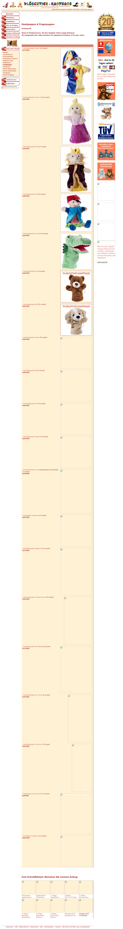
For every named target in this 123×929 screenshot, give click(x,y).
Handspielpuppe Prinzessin (32, 97)
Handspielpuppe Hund (30, 304)
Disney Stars (83, 897)
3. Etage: (82, 895)
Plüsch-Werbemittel (9, 69)
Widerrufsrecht (24, 927)
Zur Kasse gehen (86, 9)
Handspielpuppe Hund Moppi (33, 646)
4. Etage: (25, 914)
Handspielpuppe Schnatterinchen (34, 597)
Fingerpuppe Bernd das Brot (33, 794)
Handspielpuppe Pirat (30, 194)
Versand (58, 927)
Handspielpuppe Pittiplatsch (32, 548)
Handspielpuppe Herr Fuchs (32, 695)
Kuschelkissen (8, 54)
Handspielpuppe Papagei (31, 437)
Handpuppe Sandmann (31, 515)
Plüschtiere (40, 897)
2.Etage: (68, 895)
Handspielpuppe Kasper (31, 48)
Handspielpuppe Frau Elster (32, 744)
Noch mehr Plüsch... (54, 916)
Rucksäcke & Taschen (10, 58)
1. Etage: (53, 895)
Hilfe (41, 927)
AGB (16, 927)
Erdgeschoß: (41, 895)
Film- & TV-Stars (71, 897)
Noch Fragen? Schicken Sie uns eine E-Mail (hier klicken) (106, 76)
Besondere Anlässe (40, 916)
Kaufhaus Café (8, 60)
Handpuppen (7, 65)
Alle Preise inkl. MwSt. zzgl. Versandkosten (76, 927)
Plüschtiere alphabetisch (26, 896)
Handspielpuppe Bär (30, 271)
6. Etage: (53, 914)
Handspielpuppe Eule (30, 403)
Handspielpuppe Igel (30, 370)
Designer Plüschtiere (26, 916)
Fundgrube (6, 73)
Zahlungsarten (49, 927)
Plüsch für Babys (8, 75)
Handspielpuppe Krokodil (31, 233)
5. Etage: (39, 914)
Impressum (9, 927)
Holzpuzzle (6, 67)
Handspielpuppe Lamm (31, 470)
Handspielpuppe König (31, 147)
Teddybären (54, 897)
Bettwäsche (7, 63)
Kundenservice (70, 915)
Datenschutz (34, 927)
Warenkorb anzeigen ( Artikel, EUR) (65, 9)
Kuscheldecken (8, 56)
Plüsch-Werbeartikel (9, 71)
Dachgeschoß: (70, 914)
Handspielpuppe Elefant (31, 337)
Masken (5, 52)
